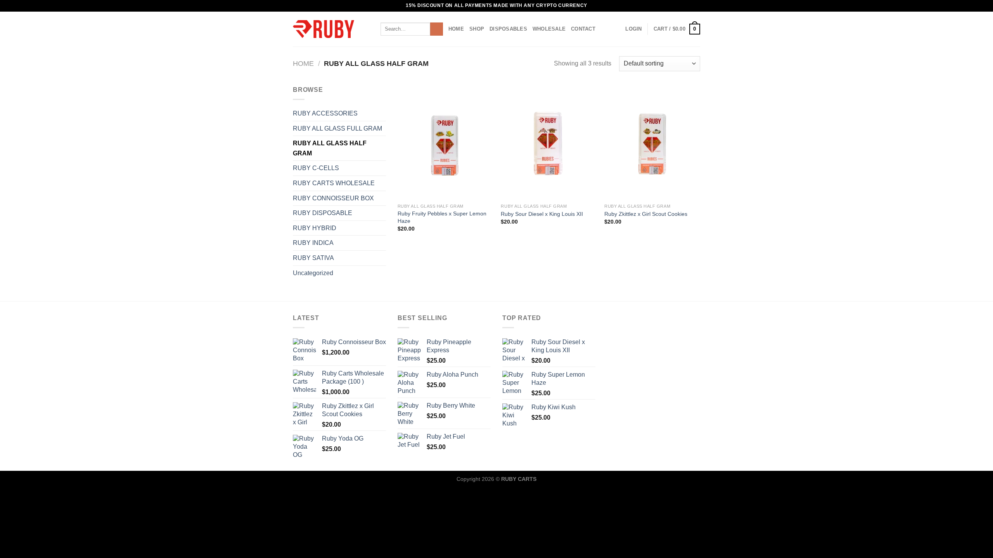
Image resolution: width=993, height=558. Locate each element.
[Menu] (370, 28)
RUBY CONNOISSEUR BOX (333, 198)
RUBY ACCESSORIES (325, 113)
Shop (476, 29)
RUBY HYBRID (314, 228)
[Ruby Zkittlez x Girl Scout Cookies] (652, 142)
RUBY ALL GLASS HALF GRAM (330, 148)
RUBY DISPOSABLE (322, 213)
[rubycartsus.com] (323, 29)
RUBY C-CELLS (316, 168)
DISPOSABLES (508, 29)
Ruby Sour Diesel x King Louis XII (542, 214)
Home (456, 29)
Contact (583, 29)
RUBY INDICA (313, 242)
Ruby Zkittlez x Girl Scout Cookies (645, 214)
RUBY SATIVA (313, 258)
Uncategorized (313, 273)
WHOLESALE (549, 29)
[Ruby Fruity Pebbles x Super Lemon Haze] (445, 142)
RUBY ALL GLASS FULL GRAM (337, 128)
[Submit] (436, 29)
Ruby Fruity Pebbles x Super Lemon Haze (442, 217)
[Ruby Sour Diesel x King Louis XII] (549, 142)
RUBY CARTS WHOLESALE (334, 183)
